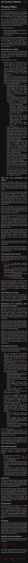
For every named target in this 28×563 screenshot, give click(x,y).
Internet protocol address (15, 113)
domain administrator (20, 362)
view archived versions (20, 9)
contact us (12, 46)
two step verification (16, 457)
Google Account (6, 18)
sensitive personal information (19, 359)
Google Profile (10, 73)
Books (5, 545)
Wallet (5, 547)
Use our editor (7, 273)
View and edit (7, 267)
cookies (11, 167)
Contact (5, 558)
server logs (15, 101)
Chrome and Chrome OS (9, 544)
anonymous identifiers (20, 167)
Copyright (12, 558)
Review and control (8, 263)
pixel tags (12, 216)
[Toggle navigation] (25, 1)
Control (5, 276)
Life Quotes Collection (11, 1)
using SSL (21, 455)
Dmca (18, 558)
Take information (8, 278)
